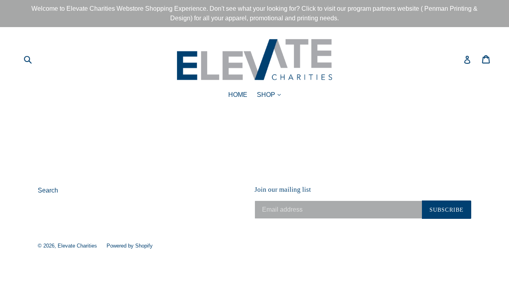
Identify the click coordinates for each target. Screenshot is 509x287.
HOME (237, 94)
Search (48, 190)
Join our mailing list (282, 189)
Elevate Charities (77, 246)
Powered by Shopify (130, 246)
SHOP (271, 94)
